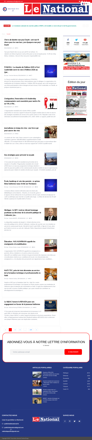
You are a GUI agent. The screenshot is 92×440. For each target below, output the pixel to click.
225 (31, 329)
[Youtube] (80, 1)
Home (3, 34)
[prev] (84, 26)
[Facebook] (87, 1)
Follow (76, 38)
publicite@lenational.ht (11, 424)
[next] (87, 26)
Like (68, 38)
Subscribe (85, 38)
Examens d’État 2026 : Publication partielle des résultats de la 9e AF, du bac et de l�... (51, 374)
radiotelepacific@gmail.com (10, 431)
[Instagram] (85, 1)
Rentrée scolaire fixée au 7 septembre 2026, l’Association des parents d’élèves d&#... (50, 391)
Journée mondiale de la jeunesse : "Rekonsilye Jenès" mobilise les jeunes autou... (51, 382)
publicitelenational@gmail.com (14, 427)
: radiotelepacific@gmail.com (14, 1)
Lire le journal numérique (76, 120)
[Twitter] (82, 1)
